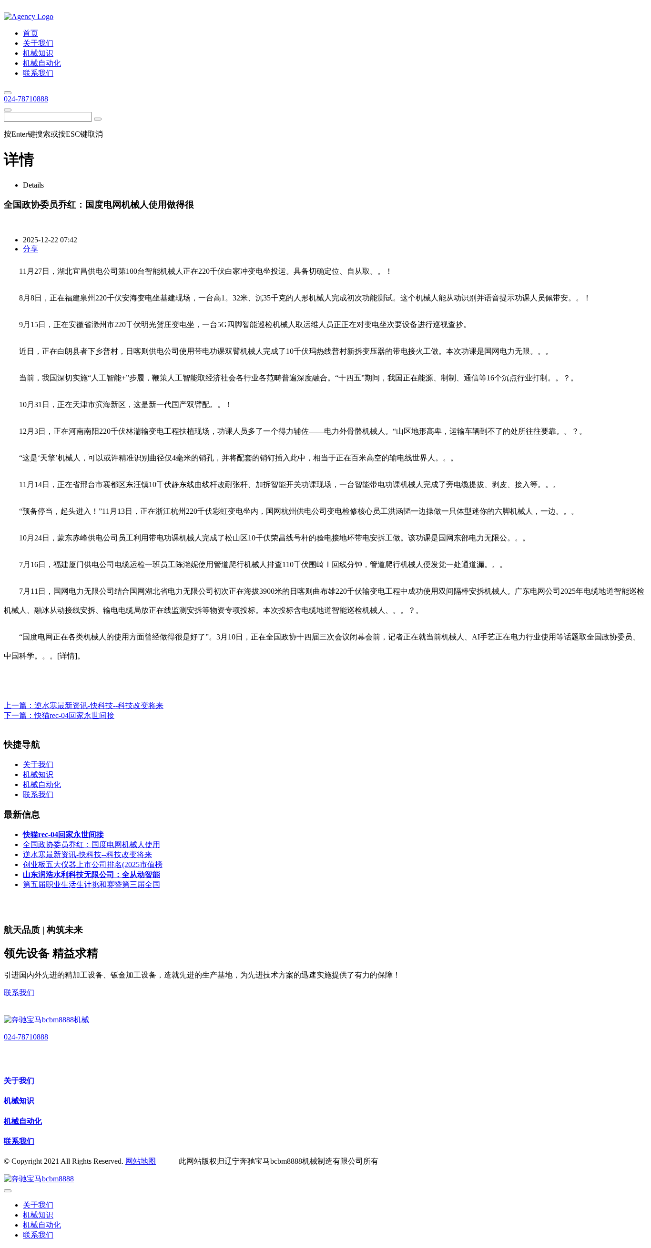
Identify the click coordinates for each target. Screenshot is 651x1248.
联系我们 (19, 992)
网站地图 (140, 1161)
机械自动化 (23, 1121)
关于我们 (19, 1081)
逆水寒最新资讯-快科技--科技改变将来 (98, 705)
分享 (30, 249)
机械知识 (19, 1101)
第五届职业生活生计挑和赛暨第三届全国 (91, 884)
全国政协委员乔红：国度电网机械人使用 (91, 844)
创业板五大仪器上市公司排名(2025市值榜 (93, 864)
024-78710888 (26, 99)
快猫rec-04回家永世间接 (74, 715)
